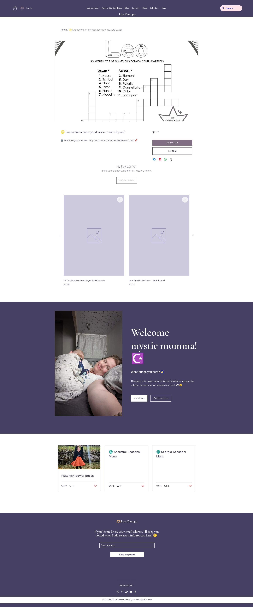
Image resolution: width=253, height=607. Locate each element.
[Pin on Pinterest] (160, 159)
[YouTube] (130, 591)
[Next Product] (193, 235)
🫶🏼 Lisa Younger (126, 521)
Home (64, 29)
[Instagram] (117, 591)
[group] (126, 243)
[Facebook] (135, 591)
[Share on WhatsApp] (165, 159)
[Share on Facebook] (154, 159)
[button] (15, 8)
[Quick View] (94, 235)
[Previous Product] (59, 235)
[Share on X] (171, 159)
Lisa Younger (127, 14)
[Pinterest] (122, 591)
